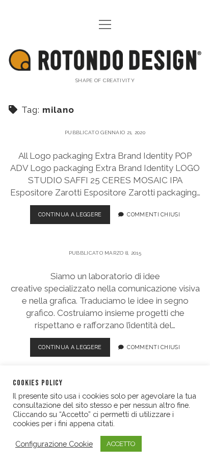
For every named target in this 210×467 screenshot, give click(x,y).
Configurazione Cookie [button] (54, 443)
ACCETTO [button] (121, 444)
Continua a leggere (70, 214)
